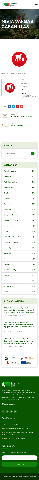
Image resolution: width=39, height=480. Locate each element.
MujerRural (19, 253)
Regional (19, 281)
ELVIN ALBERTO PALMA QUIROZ (22, 117)
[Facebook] (9, 106)
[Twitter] (13, 106)
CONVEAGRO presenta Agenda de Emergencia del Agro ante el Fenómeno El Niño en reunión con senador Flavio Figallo (19, 310)
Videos (19, 292)
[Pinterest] (17, 106)
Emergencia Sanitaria (19, 220)
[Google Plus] (21, 106)
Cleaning (19, 198)
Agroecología (19, 187)
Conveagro (19, 204)
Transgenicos (19, 286)
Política (19, 275)
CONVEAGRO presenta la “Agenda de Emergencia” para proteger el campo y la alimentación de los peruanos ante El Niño (19, 341)
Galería (19, 231)
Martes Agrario (19, 248)
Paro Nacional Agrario (19, 270)
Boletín (19, 193)
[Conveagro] (10, 4)
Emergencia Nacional (19, 215)
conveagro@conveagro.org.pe (17, 428)
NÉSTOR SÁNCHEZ (17, 126)
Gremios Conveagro (19, 242)
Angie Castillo (10, 73)
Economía (19, 209)
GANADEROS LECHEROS (19, 237)
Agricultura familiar (19, 182)
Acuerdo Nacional (19, 171)
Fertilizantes (19, 226)
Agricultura (19, 176)
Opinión (19, 264)
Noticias (19, 259)
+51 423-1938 (13, 425)
